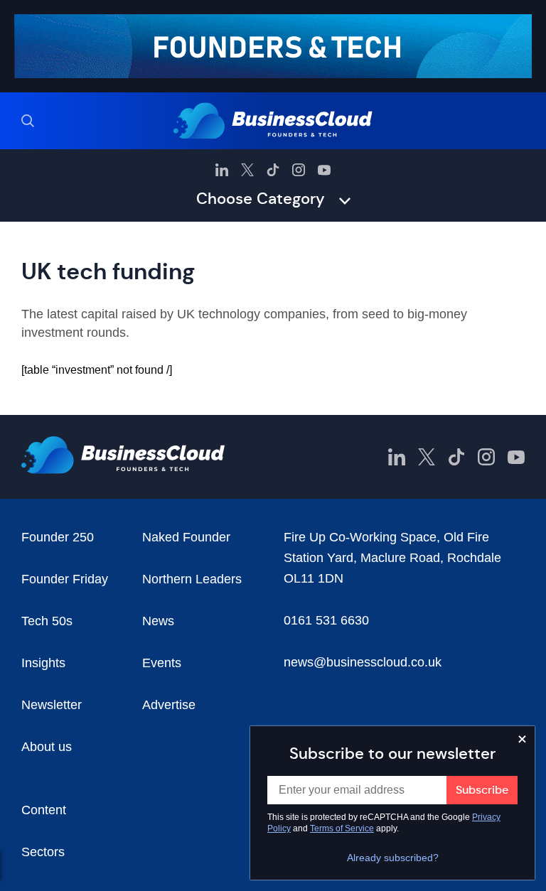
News (158, 621)
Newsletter (51, 705)
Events (161, 663)
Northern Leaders (192, 579)
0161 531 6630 (326, 620)
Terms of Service (342, 828)
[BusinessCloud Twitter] (247, 169)
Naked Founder (186, 537)
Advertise (169, 705)
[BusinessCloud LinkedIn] (221, 169)
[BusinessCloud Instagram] (298, 169)
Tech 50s (47, 621)
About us (46, 747)
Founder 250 (57, 537)
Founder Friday (64, 579)
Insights (43, 663)
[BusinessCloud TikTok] (273, 169)
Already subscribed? (393, 858)
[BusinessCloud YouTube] (324, 169)
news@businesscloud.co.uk (362, 662)
